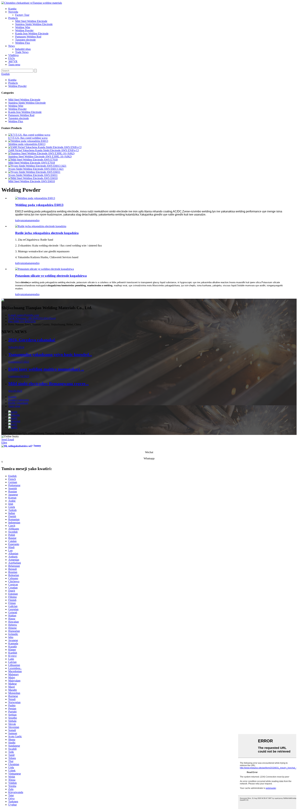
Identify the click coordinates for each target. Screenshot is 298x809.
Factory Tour (22, 14)
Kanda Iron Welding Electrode (31, 33)
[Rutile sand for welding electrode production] (40, 226)
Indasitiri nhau (23, 49)
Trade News (21, 52)
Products (13, 18)
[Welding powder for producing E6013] (35, 198)
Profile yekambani (18, 402)
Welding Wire (22, 27)
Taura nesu (14, 64)
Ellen (4, 442)
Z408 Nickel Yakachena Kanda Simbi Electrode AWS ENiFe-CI (43, 150)
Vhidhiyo (13, 55)
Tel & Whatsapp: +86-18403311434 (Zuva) (32, 318)
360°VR (12, 61)
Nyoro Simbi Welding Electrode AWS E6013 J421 (36, 168)
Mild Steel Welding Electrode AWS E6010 (31, 181)
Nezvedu (13, 11)
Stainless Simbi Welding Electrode (34, 24)
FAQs (11, 58)
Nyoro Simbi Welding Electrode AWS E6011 (33, 175)
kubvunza (20, 220)
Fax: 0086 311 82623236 (22, 321)
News (11, 45)
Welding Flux (22, 42)
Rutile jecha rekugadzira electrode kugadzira (47, 233)
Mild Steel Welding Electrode (31, 21)
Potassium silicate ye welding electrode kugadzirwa (51, 275)
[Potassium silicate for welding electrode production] (44, 268)
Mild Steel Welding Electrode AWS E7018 (31, 162)
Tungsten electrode (25, 39)
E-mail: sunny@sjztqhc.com (23, 315)
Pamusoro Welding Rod (28, 36)
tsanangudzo (32, 220)
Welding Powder (24, 30)
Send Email (7, 439)
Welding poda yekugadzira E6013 (26, 144)
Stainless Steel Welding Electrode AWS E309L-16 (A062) (40, 156)
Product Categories (18, 399)
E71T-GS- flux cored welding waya (27, 137)
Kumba (12, 8)
